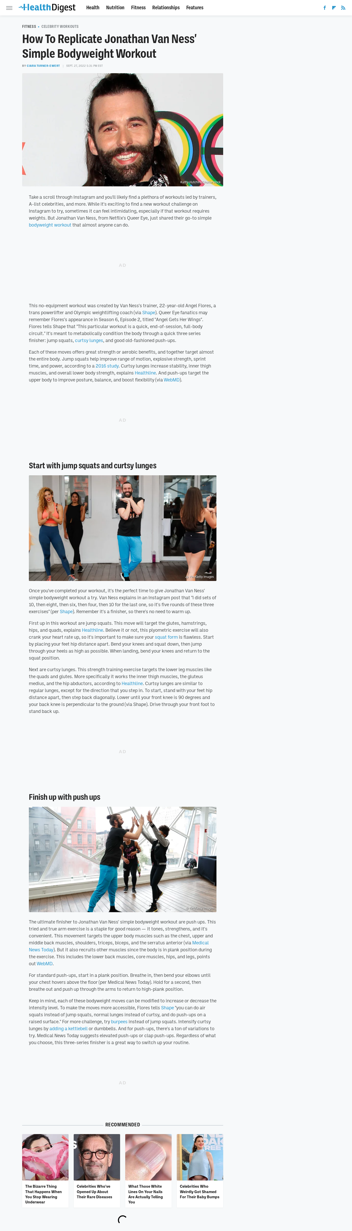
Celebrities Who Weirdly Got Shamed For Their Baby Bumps (200, 1191)
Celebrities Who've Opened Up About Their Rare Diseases (94, 1191)
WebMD (172, 379)
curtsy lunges (89, 340)
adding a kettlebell (68, 1028)
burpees (119, 1021)
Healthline (145, 373)
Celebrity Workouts (60, 26)
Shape (148, 312)
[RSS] (343, 8)
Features (194, 8)
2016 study (107, 366)
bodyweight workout (50, 225)
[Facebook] (324, 8)
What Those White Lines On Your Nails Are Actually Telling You (145, 1194)
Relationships (166, 8)
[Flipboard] (334, 8)
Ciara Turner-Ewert (43, 66)
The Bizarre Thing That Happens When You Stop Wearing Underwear (43, 1194)
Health (92, 8)
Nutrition (115, 8)
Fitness (138, 8)
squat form (166, 637)
